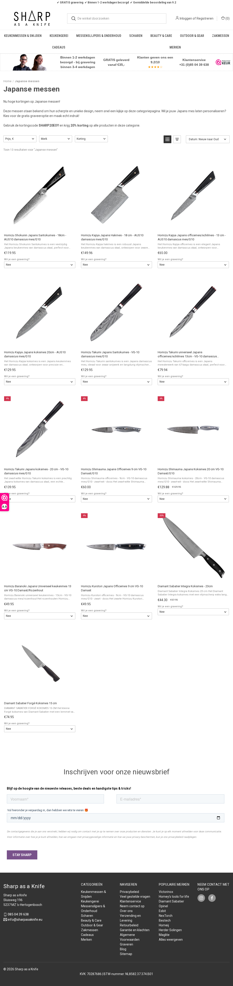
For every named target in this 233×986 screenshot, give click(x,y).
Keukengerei (59, 36)
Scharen (135, 36)
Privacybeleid (129, 892)
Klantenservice (130, 901)
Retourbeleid (129, 925)
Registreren (205, 18)
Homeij (164, 925)
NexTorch (165, 915)
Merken (175, 47)
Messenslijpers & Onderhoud (98, 36)
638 (206, 64)
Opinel (163, 906)
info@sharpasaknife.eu (25, 919)
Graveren (126, 944)
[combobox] (116, 18)
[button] (29, 62)
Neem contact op (132, 906)
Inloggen (186, 18)
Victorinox (166, 892)
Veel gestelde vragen (135, 896)
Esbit (162, 911)
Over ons (126, 911)
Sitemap (126, 954)
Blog (123, 949)
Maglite (164, 935)
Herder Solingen (170, 930)
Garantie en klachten (134, 930)
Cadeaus (58, 47)
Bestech (165, 920)
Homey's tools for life (174, 896)
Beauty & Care (161, 36)
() (227, 18)
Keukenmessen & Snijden (23, 36)
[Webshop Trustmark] (223, 62)
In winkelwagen (39, 225)
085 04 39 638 (18, 914)
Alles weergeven (171, 939)
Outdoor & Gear (192, 36)
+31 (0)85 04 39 (191, 64)
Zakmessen (220, 36)
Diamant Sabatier (171, 901)
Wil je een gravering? (17, 259)
